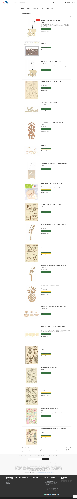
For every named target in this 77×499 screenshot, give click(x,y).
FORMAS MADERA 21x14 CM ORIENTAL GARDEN (52, 387)
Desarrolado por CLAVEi (18, 497)
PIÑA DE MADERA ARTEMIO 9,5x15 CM (50, 285)
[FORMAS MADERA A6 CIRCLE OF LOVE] (32, 416)
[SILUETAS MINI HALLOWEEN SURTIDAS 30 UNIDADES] (32, 314)
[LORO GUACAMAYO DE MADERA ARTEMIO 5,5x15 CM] (32, 273)
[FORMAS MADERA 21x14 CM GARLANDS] (32, 375)
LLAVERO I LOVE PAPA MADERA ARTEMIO (51, 61)
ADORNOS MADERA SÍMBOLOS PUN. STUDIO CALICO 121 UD (55, 40)
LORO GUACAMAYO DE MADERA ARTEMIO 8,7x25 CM (53, 224)
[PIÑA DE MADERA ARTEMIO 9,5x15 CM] (32, 294)
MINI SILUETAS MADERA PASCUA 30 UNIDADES (52, 183)
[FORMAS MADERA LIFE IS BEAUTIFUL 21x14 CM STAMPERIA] (32, 253)
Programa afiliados (22, 483)
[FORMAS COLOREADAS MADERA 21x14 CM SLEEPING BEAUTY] (32, 437)
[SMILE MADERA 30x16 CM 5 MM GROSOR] (32, 151)
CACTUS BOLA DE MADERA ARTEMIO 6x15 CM (52, 122)
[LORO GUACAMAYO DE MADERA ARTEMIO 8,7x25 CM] (32, 233)
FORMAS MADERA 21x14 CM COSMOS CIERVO (51, 347)
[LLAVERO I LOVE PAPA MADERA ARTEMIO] (32, 69)
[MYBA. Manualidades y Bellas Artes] (7, 2)
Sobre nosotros (8, 480)
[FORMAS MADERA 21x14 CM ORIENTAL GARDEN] (32, 396)
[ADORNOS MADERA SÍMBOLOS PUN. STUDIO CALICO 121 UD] (32, 49)
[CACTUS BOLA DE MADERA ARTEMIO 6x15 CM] (32, 130)
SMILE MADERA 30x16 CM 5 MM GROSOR (50, 143)
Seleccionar (24, 16)
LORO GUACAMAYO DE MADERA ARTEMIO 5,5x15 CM (53, 265)
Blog (6, 481)
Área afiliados (8, 483)
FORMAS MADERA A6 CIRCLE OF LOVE (50, 408)
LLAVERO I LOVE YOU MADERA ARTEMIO (50, 20)
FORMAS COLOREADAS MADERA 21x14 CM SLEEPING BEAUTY (53, 429)
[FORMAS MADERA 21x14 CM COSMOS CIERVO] (32, 355)
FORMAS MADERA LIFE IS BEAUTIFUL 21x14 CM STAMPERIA (55, 245)
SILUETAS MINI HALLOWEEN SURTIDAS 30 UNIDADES (53, 306)
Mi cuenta (7, 482)
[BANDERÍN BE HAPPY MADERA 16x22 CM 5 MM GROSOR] (32, 171)
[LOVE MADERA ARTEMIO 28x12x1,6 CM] (32, 110)
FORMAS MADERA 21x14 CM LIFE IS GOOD (51, 204)
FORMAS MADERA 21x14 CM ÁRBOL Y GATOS (51, 81)
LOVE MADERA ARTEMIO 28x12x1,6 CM (50, 102)
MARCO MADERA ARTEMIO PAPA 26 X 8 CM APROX (53, 326)
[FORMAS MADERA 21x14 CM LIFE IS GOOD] (32, 212)
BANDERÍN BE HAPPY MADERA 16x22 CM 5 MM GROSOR (54, 163)
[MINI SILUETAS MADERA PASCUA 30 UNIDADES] (32, 192)
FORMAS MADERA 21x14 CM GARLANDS (50, 367)
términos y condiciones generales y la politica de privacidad (45, 472)
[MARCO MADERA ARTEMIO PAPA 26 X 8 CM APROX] (32, 335)
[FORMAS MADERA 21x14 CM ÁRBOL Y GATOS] (32, 90)
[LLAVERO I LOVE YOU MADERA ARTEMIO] (32, 28)
